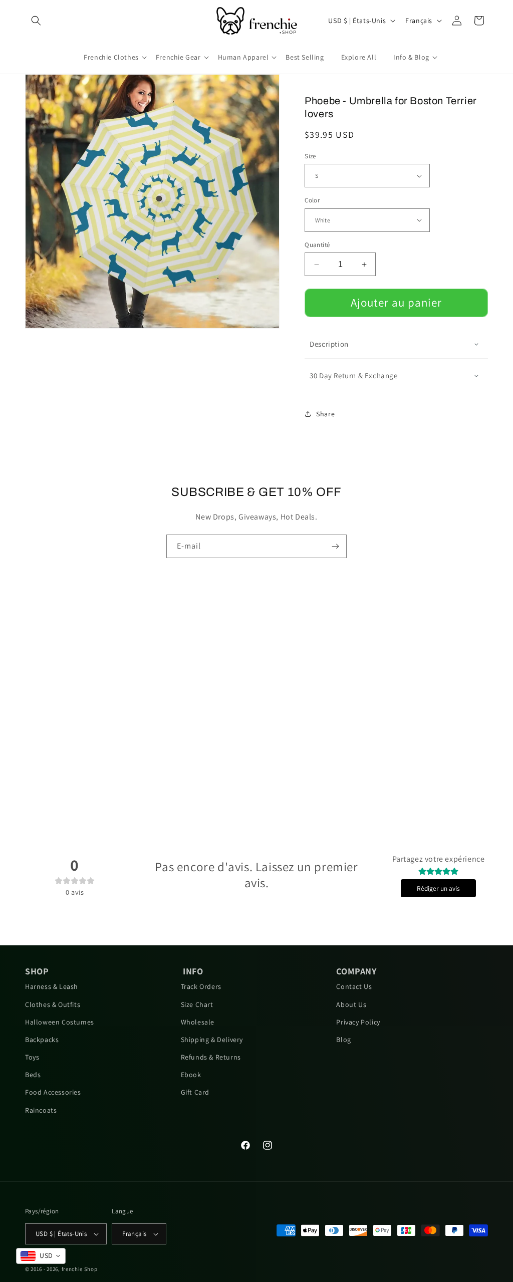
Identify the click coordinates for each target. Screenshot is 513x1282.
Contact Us (354, 986)
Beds (33, 1074)
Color (312, 200)
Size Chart (197, 1004)
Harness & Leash (51, 986)
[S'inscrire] (335, 546)
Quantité (317, 244)
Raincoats (41, 1110)
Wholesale (197, 1022)
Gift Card (195, 1092)
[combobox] (41, 1256)
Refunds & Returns (211, 1057)
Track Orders (201, 986)
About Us (351, 1004)
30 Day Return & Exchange (353, 375)
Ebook (191, 1074)
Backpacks (42, 1039)
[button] (36, 21)
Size (310, 156)
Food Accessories (53, 1092)
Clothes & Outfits (52, 1004)
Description (329, 344)
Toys (32, 1057)
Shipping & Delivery (212, 1039)
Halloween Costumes (59, 1022)
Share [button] (325, 413)
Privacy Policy (358, 1022)
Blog (343, 1039)
